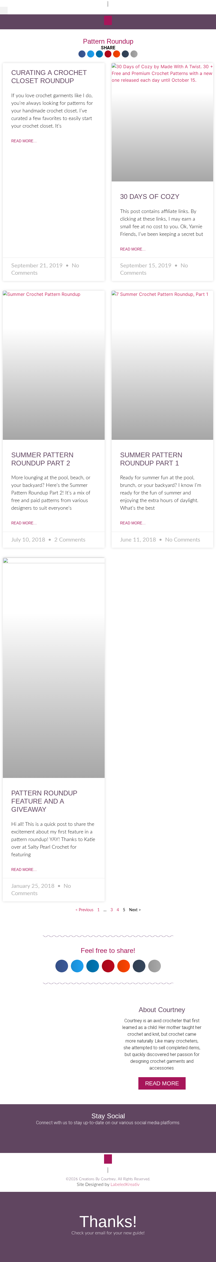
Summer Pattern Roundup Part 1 (151, 459)
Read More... (24, 141)
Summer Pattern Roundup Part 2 (42, 459)
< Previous (84, 910)
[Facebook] (93, 1137)
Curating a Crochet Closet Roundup (49, 77)
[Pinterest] (123, 1137)
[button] (4, 10)
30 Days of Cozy (149, 196)
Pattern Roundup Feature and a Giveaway (44, 801)
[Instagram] (108, 1137)
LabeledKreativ (125, 1184)
